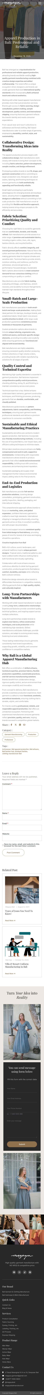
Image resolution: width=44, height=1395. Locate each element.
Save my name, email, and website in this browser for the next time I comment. (21, 845)
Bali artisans (34, 749)
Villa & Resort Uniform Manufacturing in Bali (17, 965)
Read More (9, 920)
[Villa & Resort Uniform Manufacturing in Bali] (22, 942)
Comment (7, 784)
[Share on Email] (24, 725)
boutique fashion (21, 751)
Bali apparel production (20, 749)
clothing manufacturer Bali (12, 754)
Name (5, 813)
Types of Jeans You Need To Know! (19, 912)
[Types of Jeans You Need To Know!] (22, 889)
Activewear (6, 749)
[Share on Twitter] (16, 725)
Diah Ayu (8, 960)
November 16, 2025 (22, 56)
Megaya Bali (10, 907)
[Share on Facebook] (12, 725)
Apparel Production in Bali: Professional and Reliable (22, 42)
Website (5, 834)
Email (5, 823)
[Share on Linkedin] (20, 725)
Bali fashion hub (8, 751)
